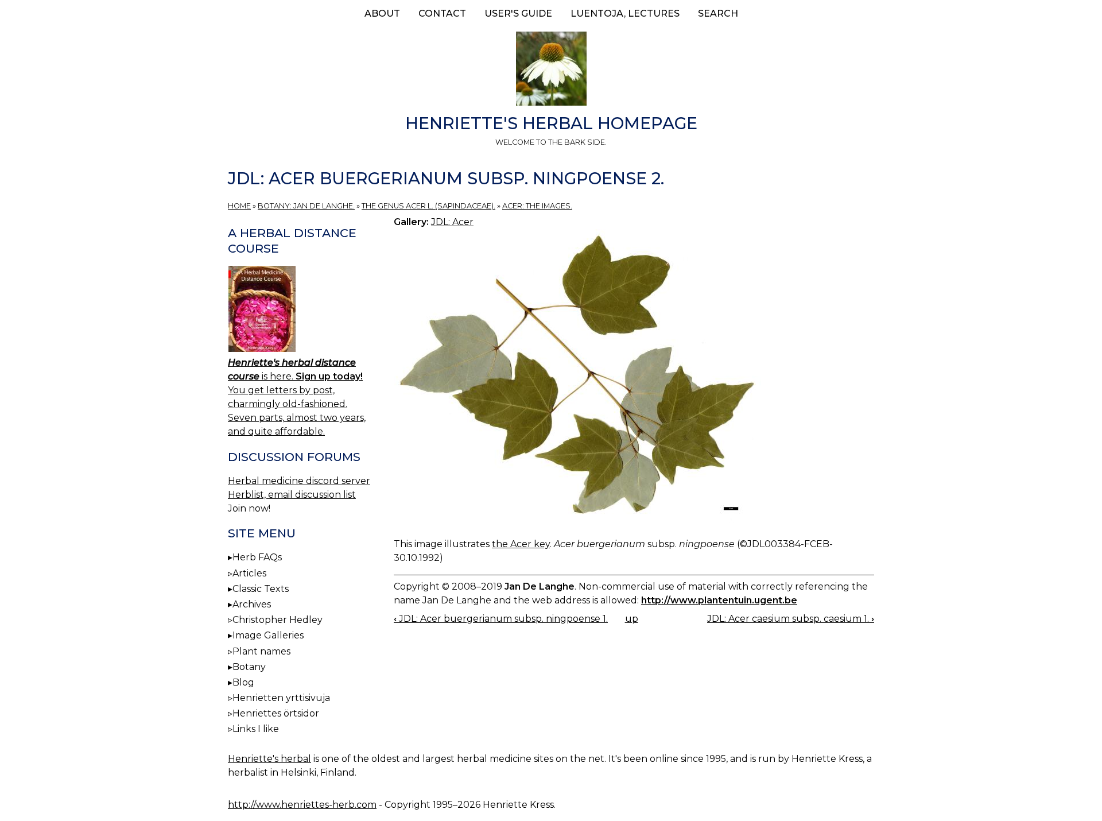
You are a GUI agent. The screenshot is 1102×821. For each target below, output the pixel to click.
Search (718, 13)
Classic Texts (260, 588)
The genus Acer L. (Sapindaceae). (428, 206)
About (382, 13)
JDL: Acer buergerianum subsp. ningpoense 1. (501, 618)
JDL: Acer (452, 221)
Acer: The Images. (537, 206)
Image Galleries (268, 635)
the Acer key (521, 544)
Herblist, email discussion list (292, 494)
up (631, 618)
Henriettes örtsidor (275, 713)
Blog (243, 682)
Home (239, 206)
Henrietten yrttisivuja (281, 697)
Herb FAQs (257, 557)
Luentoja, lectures (625, 13)
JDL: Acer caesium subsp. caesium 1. (790, 618)
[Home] (551, 71)
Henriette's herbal (269, 758)
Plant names (261, 651)
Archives (251, 604)
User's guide (518, 13)
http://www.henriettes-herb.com (302, 804)
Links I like (255, 728)
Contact (442, 13)
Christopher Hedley (277, 619)
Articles (249, 573)
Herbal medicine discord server (299, 480)
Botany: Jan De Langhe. (306, 206)
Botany (249, 666)
